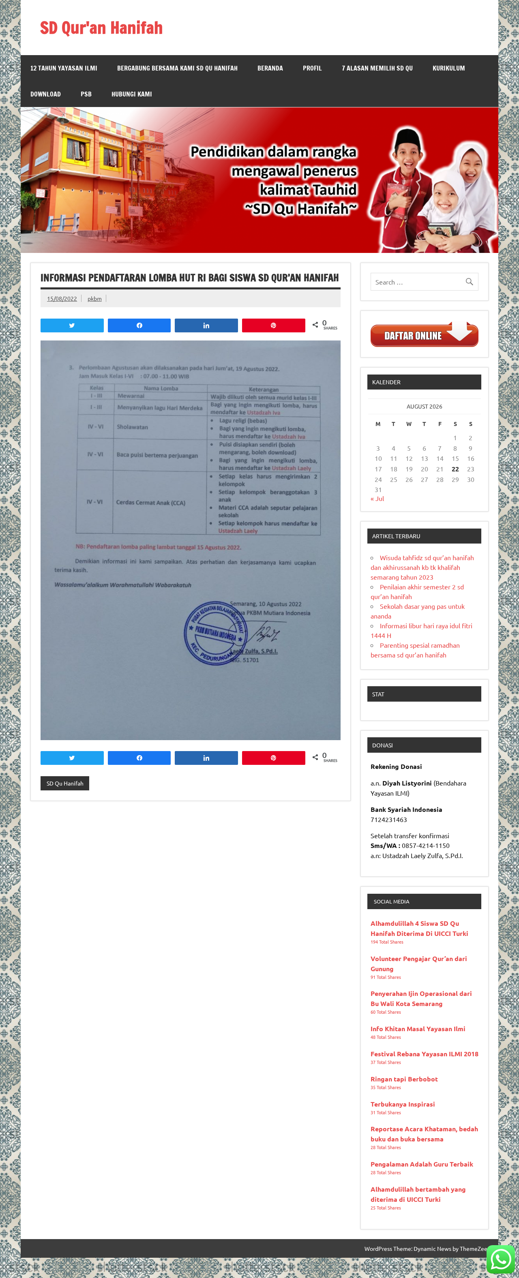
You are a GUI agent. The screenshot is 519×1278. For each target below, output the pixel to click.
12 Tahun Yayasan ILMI (63, 68)
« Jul (377, 498)
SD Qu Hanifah (65, 783)
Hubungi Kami (132, 94)
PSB (86, 94)
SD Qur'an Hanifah (101, 27)
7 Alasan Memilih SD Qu (377, 68)
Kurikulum (449, 68)
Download (45, 94)
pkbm (95, 298)
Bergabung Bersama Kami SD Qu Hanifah (177, 68)
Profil (312, 68)
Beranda (270, 68)
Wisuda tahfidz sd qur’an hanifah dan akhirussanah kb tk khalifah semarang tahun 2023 (422, 567)
